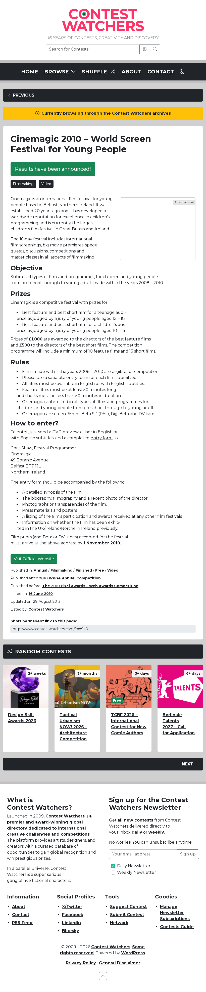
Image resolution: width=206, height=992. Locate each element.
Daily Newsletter (133, 866)
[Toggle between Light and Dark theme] (182, 71)
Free (99, 570)
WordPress (133, 953)
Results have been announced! (53, 169)
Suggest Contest (128, 906)
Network (119, 922)
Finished (84, 570)
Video (46, 184)
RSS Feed (22, 922)
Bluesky (70, 930)
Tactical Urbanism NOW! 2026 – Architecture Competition (73, 726)
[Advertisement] (158, 228)
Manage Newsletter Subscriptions (175, 912)
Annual (40, 570)
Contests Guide (177, 926)
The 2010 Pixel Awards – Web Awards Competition (90, 586)
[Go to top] (103, 976)
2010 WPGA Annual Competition (70, 578)
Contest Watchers (65, 816)
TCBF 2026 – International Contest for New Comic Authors (128, 723)
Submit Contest (127, 914)
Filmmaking (23, 184)
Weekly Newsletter (136, 872)
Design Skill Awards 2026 (22, 717)
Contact (20, 914)
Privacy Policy (81, 963)
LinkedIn (71, 922)
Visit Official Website (34, 558)
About (18, 906)
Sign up (188, 854)
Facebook (72, 914)
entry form (102, 438)
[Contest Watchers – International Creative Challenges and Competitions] (103, 19)
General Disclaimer (119, 963)
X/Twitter (72, 906)
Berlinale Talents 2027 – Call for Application (179, 723)
